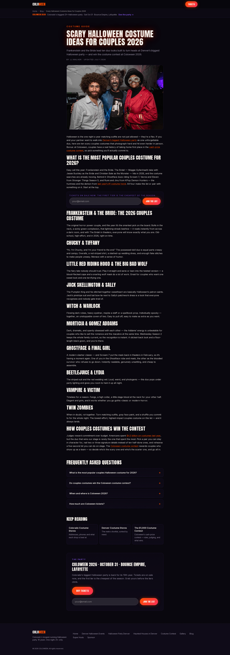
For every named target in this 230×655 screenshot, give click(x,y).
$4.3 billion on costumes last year (144, 435)
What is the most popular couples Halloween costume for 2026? (115, 472)
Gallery (183, 634)
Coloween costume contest (124, 446)
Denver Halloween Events (93, 634)
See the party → (126, 14)
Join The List (151, 201)
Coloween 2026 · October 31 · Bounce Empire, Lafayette (109, 566)
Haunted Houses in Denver (145, 634)
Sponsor (91, 637)
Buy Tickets (82, 591)
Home (34, 11)
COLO (38, 4)
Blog (42, 11)
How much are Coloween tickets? (115, 503)
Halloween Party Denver (119, 634)
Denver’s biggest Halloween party (120, 140)
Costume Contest (168, 634)
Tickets (191, 4)
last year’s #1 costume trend (112, 183)
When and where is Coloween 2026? (115, 493)
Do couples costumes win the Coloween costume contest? (115, 483)
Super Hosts (78, 637)
